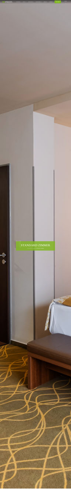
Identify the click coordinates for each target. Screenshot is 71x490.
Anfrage (45, 1)
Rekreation (30, 1)
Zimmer (34, 248)
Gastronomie (38, 1)
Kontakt (51, 1)
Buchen (57, 1)
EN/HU (66, 1)
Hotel (24, 1)
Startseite (18, 1)
